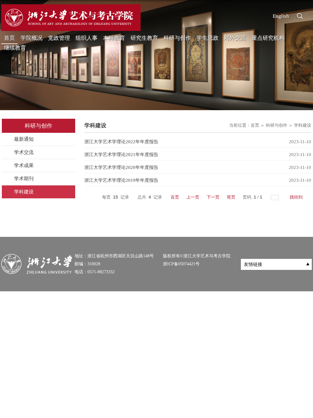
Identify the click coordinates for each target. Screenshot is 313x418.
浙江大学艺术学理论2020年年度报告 (121, 167)
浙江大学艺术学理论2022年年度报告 (121, 141)
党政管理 (59, 38)
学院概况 (31, 38)
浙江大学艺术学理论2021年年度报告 (121, 154)
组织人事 (86, 38)
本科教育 (114, 38)
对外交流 (235, 38)
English (281, 16)
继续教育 (15, 48)
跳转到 (297, 197)
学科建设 (302, 125)
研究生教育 (144, 38)
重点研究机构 (268, 38)
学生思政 (208, 38)
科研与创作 (177, 38)
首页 (9, 38)
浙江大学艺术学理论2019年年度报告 (121, 180)
